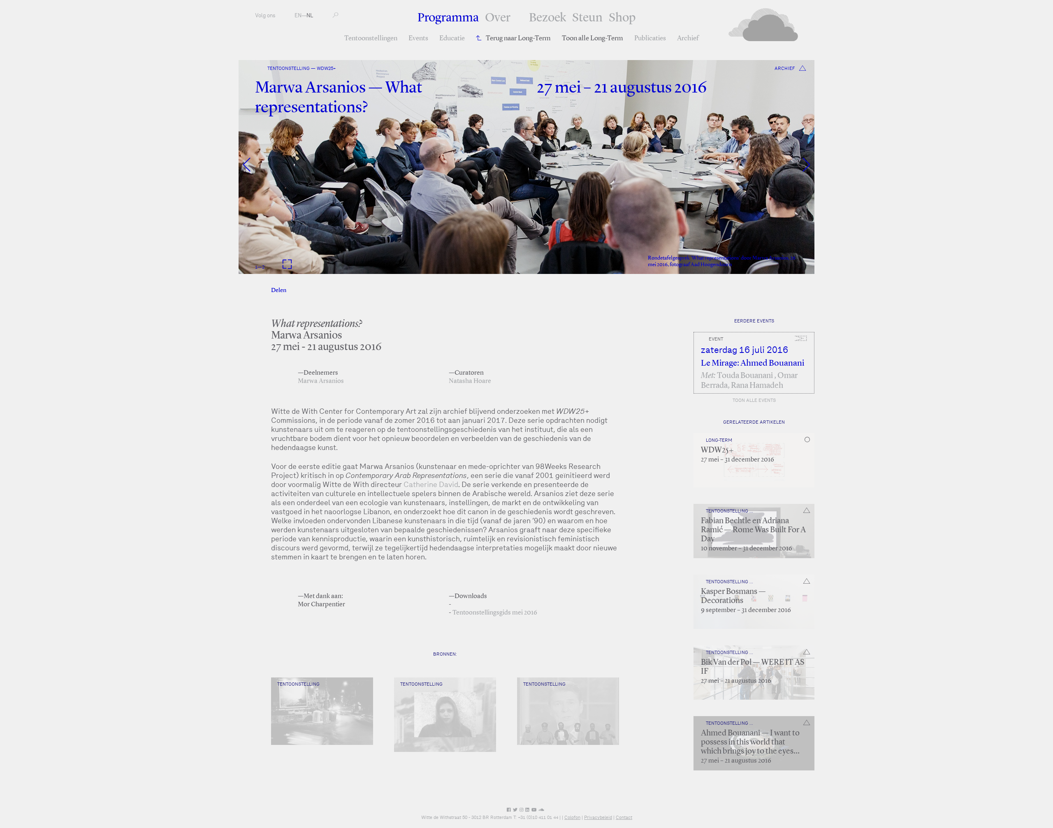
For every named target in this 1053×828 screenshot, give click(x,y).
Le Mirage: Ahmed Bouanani (752, 363)
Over (497, 18)
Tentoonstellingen (370, 38)
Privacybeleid (598, 817)
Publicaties (650, 38)
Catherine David (431, 484)
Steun (587, 18)
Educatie (452, 38)
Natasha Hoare (470, 381)
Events (418, 38)
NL (309, 15)
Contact (624, 817)
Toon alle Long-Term (592, 38)
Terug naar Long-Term (518, 38)
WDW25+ (717, 450)
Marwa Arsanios (321, 381)
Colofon (572, 817)
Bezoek (547, 18)
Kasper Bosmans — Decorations (733, 596)
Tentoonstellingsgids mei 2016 (494, 613)
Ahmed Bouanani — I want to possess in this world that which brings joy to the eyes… (750, 742)
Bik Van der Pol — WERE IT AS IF (752, 667)
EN (298, 15)
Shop (622, 18)
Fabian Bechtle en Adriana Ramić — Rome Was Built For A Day (753, 530)
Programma (448, 18)
